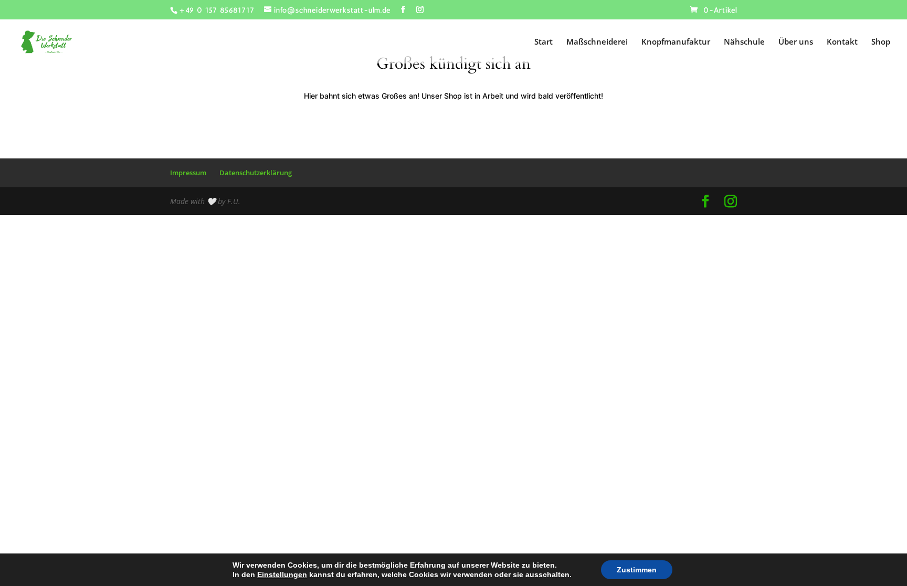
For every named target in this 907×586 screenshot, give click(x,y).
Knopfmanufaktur (675, 42)
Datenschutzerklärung (255, 172)
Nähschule (744, 42)
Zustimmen (637, 570)
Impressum (188, 172)
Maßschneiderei (597, 42)
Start (543, 42)
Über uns (795, 42)
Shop (880, 42)
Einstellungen (282, 574)
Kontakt (842, 42)
